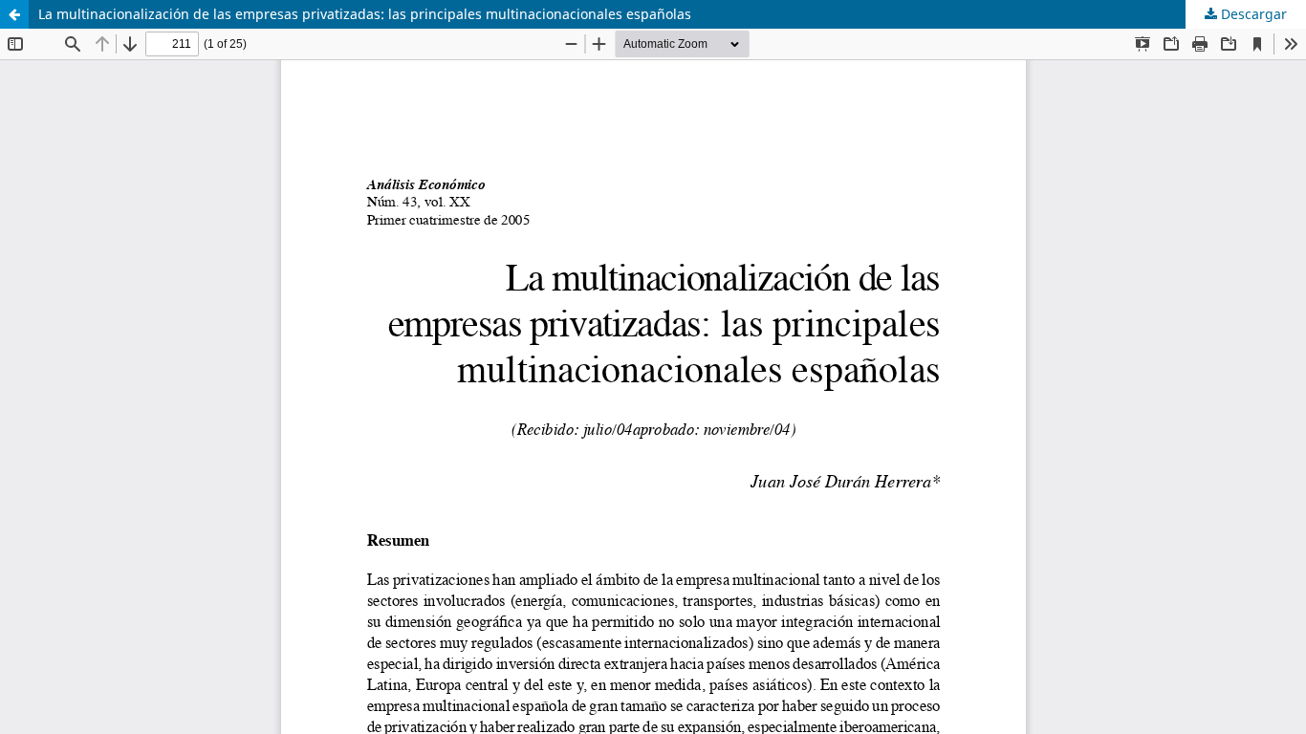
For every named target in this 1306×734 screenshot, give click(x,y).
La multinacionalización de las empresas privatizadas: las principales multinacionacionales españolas (364, 14)
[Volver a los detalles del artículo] (14, 14)
